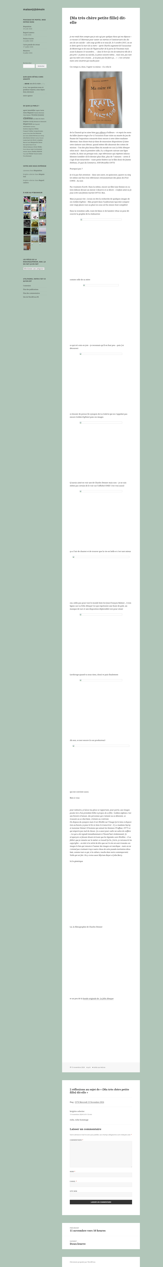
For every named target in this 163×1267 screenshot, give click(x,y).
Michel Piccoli (32, 144)
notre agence (28, 96)
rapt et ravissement (36, 149)
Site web (73, 1191)
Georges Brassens (38, 131)
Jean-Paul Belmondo (35, 133)
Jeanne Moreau (33, 135)
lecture (33, 138)
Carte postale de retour (31, 45)
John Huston (26, 138)
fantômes (33, 126)
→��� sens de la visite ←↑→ (34, 84)
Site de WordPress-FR (31, 297)
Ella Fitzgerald (36, 124)
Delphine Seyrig (28, 121)
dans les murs (40, 119)
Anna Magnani (28, 113)
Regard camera (28, 33)
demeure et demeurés (40, 121)
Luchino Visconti (39, 138)
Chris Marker (27, 115)
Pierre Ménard (26, 149)
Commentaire (76, 1140)
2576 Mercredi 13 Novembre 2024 (89, 1102)
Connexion (27, 286)
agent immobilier (29, 110)
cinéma (28, 118)
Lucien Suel (26, 140)
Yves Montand (27, 156)
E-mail (73, 1181)
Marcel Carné (26, 142)
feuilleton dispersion (28, 129)
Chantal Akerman (39, 113)
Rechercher (27, 63)
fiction (36, 129)
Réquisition (27, 26)
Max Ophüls (26, 144)
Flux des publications (30, 289)
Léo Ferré (33, 140)
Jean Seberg (41, 135)
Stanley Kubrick (37, 151)
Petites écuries (28, 39)
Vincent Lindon (38, 153)
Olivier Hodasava (28, 147)
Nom (72, 1171)
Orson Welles (38, 147)
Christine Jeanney (37, 115)
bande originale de (98, 998)
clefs (34, 118)
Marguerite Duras (36, 142)
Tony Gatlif (26, 153)
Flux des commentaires (31, 293)
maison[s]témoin (34, 9)
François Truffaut (28, 131)
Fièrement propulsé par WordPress (82, 1262)
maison (40, 140)
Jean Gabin (26, 135)
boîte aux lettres (99, 1067)
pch (89, 1067)
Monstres (26, 51)
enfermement (26, 126)
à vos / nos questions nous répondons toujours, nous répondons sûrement (34, 89)
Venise (31, 154)
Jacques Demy (26, 133)
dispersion (27, 124)
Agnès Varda (40, 110)
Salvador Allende (27, 151)
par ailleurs (101, 132)
